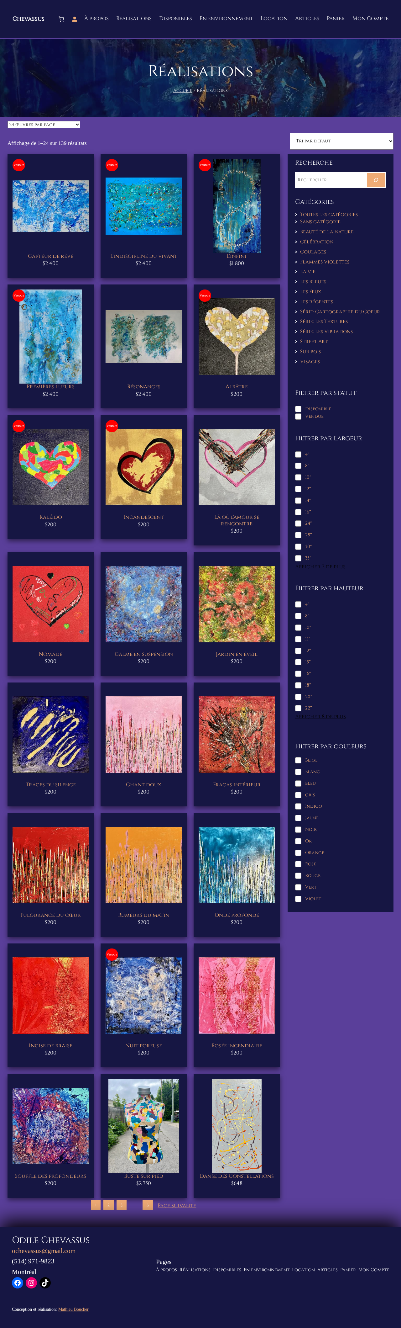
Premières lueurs (51, 387)
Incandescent (143, 517)
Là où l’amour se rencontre (236, 520)
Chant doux (143, 785)
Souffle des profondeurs (50, 1176)
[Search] (376, 180)
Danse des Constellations (237, 1176)
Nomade (50, 654)
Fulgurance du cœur (50, 915)
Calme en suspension (144, 654)
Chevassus (28, 19)
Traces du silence (51, 785)
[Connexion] (74, 19)
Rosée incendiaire (236, 1046)
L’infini (237, 256)
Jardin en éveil (237, 654)
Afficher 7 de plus (320, 567)
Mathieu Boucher (73, 1309)
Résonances (143, 387)
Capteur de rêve (50, 256)
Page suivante (177, 1205)
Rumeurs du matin (143, 915)
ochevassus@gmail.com (44, 1251)
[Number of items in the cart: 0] (61, 19)
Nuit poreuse (143, 1046)
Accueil (182, 90)
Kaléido (50, 517)
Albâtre (237, 387)
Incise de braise (50, 1046)
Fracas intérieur (237, 785)
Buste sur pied (143, 1176)
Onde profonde (237, 915)
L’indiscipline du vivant (143, 256)
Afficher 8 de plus (320, 717)
